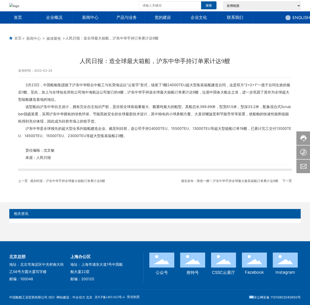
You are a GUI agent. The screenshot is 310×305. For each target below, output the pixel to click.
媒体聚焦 (54, 38)
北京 (89, 297)
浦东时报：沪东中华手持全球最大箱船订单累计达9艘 (67, 181)
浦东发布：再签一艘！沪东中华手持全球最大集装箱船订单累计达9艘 (229, 181)
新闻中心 (33, 38)
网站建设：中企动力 (71, 297)
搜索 (209, 5)
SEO (51, 297)
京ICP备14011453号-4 (110, 297)
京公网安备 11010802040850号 (277, 297)
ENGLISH (301, 17)
